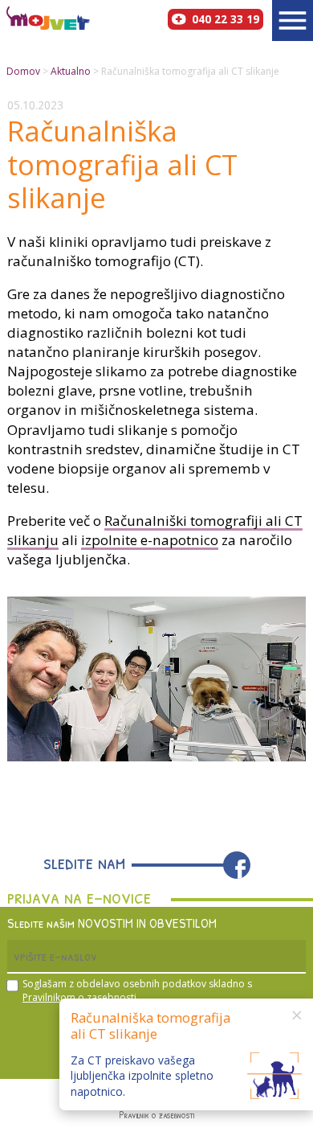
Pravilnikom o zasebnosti (79, 997)
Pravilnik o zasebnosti (156, 1115)
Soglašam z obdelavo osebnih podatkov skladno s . (137, 991)
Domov (23, 71)
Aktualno (71, 71)
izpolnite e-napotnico (149, 540)
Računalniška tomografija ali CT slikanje (190, 71)
